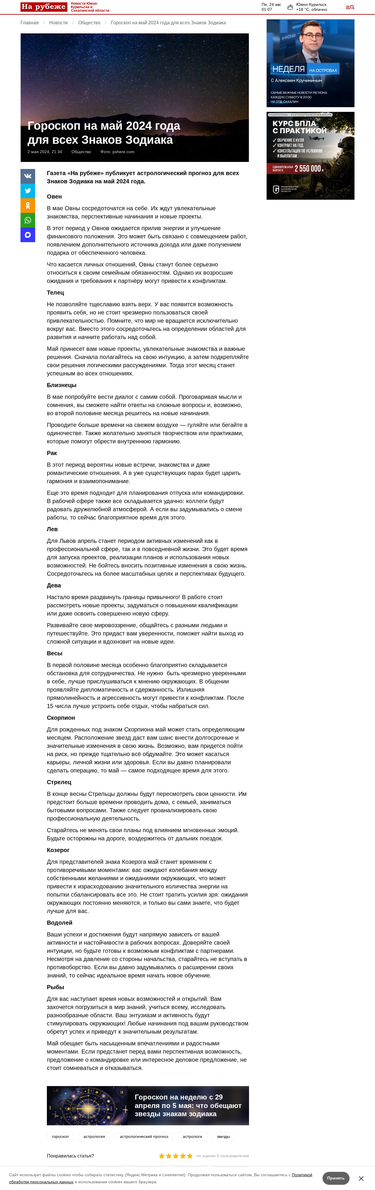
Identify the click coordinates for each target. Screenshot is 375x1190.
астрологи (192, 1136)
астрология (94, 1136)
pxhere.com (123, 151)
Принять (336, 1178)
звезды (223, 1136)
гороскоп (60, 1136)
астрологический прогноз (144, 1136)
